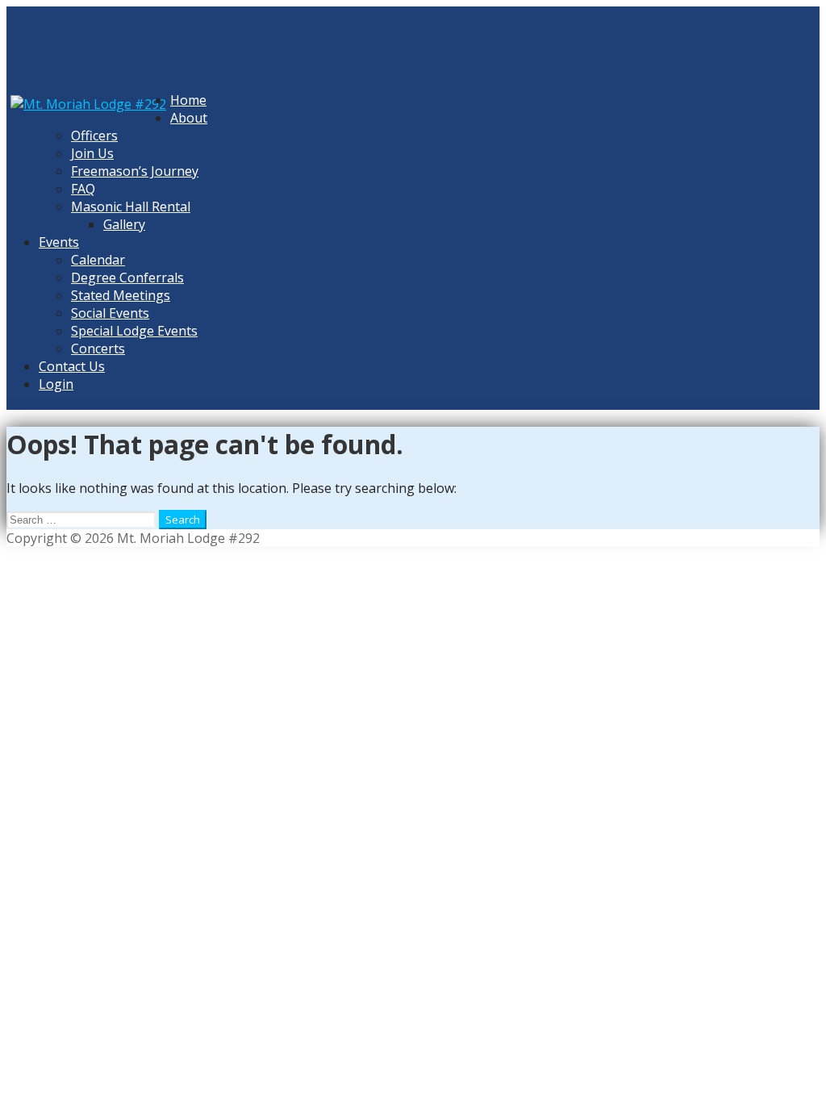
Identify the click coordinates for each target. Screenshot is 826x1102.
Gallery (124, 224)
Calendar (98, 260)
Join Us (92, 153)
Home (188, 100)
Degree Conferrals (127, 277)
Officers (94, 135)
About (188, 118)
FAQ (83, 189)
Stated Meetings (120, 295)
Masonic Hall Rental (130, 206)
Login (56, 384)
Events (59, 242)
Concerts (98, 348)
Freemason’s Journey (134, 171)
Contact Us (72, 366)
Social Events (110, 313)
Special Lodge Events (134, 331)
